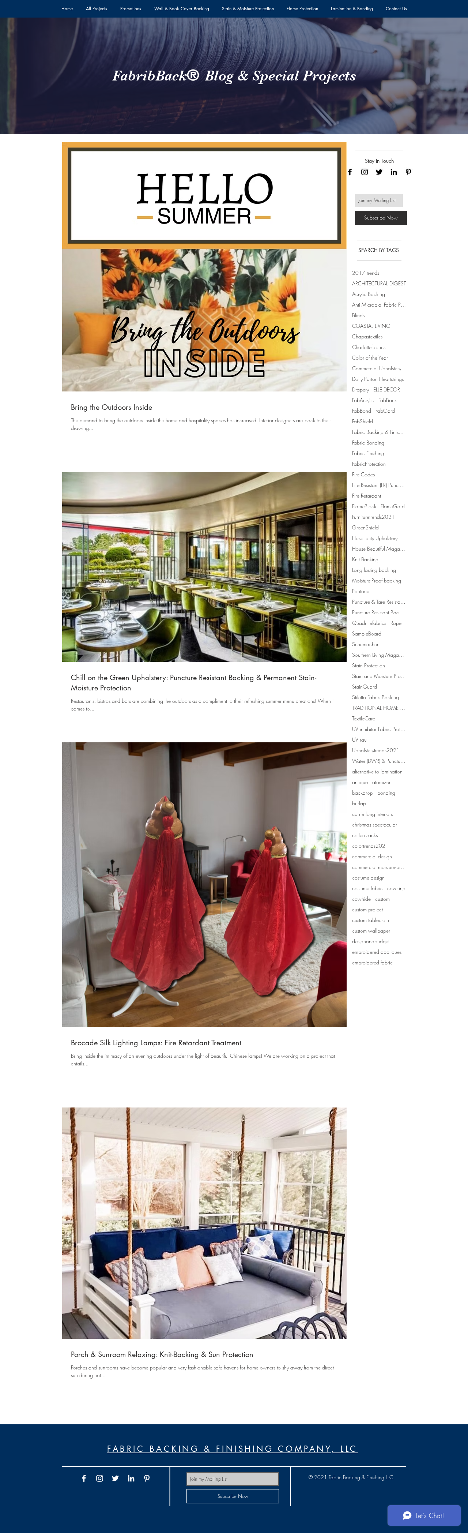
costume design (368, 877)
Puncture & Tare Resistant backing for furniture (379, 602)
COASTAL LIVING (371, 326)
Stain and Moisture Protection (379, 676)
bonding (386, 793)
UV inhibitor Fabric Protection (379, 729)
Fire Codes (363, 474)
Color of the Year (370, 358)
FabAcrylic (363, 400)
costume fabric (367, 888)
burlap (359, 803)
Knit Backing (365, 559)
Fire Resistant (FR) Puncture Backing (379, 485)
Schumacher (365, 644)
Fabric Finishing (368, 453)
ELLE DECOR (386, 389)
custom (382, 899)
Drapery (360, 389)
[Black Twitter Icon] (379, 172)
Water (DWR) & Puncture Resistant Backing (379, 761)
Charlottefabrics (368, 347)
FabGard (385, 411)
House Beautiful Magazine (379, 549)
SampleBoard (366, 633)
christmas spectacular (374, 824)
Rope (395, 623)
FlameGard (393, 506)
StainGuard (364, 686)
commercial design (372, 856)
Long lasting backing (374, 570)
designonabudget (370, 941)
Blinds (358, 315)
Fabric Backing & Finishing (379, 432)
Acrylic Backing (368, 294)
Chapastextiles (367, 336)
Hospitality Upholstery (374, 538)
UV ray (359, 739)
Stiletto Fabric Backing (375, 697)
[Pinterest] (408, 172)
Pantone (360, 591)
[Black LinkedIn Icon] (393, 172)
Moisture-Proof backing (376, 580)
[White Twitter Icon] (115, 1478)
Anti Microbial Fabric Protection (379, 304)
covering (396, 888)
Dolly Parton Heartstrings (378, 379)
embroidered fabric (372, 962)
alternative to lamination (377, 771)
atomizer (381, 782)
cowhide (361, 899)
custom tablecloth (370, 920)
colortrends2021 (370, 846)
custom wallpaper (371, 930)
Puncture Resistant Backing (379, 612)
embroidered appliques (376, 952)
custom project (367, 909)
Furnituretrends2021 (373, 517)
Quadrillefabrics (369, 623)
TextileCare (363, 718)
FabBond (361, 411)
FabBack (387, 400)
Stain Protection (368, 665)
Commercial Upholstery (376, 368)
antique (360, 782)
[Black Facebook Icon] (350, 172)
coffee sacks (365, 835)
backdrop (362, 793)
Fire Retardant (366, 495)
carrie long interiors (372, 814)
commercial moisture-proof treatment (379, 867)
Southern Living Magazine (379, 655)
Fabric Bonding (368, 442)
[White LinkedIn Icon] (131, 1478)
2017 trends (365, 273)
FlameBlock (364, 506)
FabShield (362, 421)
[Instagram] (364, 172)
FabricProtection (369, 464)
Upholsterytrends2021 (376, 750)
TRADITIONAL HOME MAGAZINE (379, 708)
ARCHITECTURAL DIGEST (379, 283)
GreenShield (365, 527)
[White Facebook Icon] (83, 1478)
